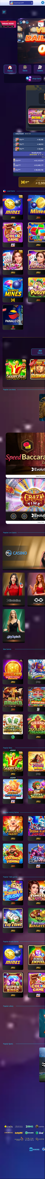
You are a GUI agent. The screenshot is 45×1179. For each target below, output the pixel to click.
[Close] (42, 2)
